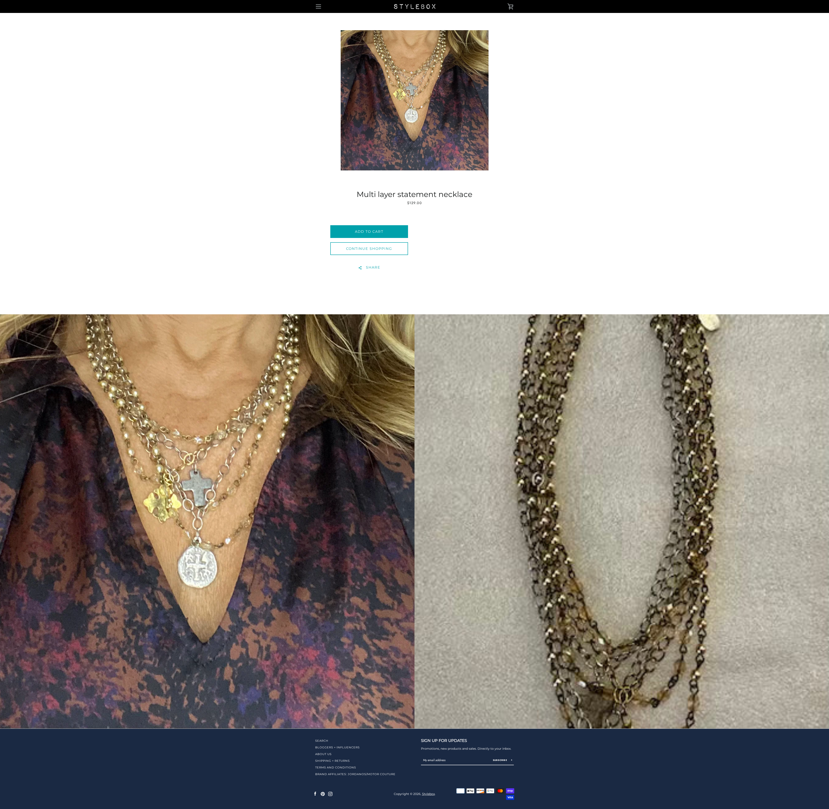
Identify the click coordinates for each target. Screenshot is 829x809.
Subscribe (500, 760)
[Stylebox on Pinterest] (323, 793)
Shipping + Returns (332, 760)
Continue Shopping (369, 249)
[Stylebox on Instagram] (330, 793)
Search (321, 740)
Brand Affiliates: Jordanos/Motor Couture (355, 774)
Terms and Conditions (335, 767)
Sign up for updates (444, 740)
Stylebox (428, 794)
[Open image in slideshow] (415, 100)
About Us (323, 754)
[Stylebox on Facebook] (315, 793)
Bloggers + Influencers (337, 747)
